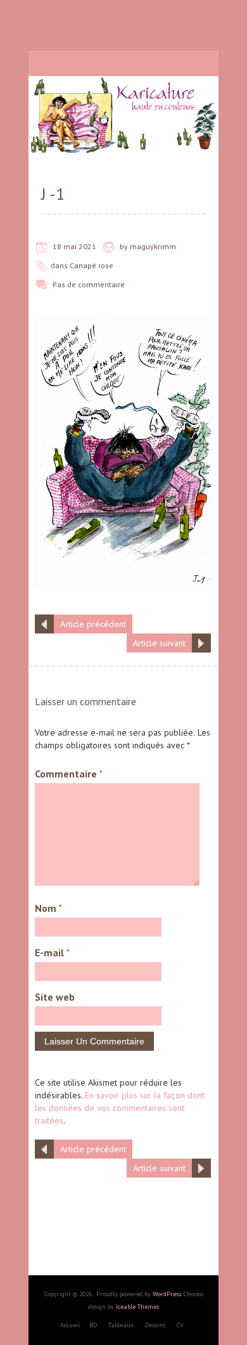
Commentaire (69, 773)
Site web (55, 997)
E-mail (52, 952)
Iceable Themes (137, 1307)
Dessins (155, 1325)
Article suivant (159, 643)
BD (93, 1325)
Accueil (70, 1325)
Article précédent (93, 624)
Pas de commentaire (89, 284)
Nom (48, 908)
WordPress (167, 1294)
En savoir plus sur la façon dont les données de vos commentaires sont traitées (120, 1107)
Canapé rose (91, 265)
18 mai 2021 (74, 246)
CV (180, 1325)
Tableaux (121, 1325)
